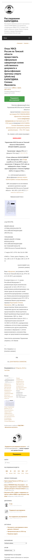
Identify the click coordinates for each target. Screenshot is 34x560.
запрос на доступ (23, 153)
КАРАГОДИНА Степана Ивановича (17, 179)
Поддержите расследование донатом (15, 446)
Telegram (18, 368)
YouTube (7, 370)
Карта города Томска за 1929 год (13, 481)
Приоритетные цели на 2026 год (17, 531)
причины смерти (22, 177)
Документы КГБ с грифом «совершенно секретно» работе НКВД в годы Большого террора (16, 494)
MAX (23, 368)
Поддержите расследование (17, 510)
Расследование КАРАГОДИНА (12, 19)
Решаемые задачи (13, 534)
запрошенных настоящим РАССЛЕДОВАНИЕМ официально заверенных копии (17, 116)
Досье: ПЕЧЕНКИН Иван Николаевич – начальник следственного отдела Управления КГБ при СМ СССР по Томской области (16, 486)
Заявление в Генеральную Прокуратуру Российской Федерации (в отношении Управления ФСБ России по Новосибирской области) (8, 391)
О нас (10, 504)
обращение (11, 271)
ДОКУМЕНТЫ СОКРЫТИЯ (18, 361)
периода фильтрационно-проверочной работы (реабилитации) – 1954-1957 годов (18, 127)
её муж (24, 159)
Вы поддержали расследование (18, 516)
